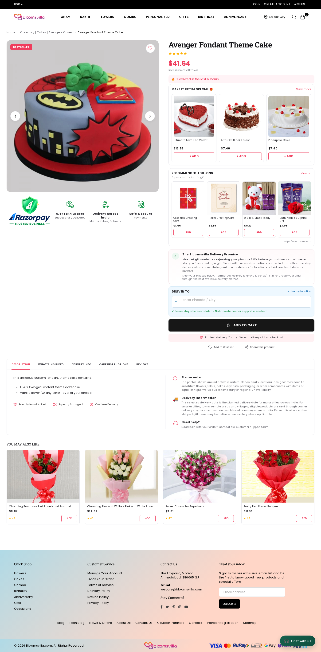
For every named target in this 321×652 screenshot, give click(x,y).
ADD (188, 232)
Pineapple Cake (279, 140)
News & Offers (100, 623)
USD (17, 4)
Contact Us (144, 623)
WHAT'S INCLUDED (50, 364)
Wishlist (300, 4)
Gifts (184, 17)
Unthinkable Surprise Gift (293, 219)
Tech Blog (77, 623)
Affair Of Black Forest (235, 140)
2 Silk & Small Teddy (257, 218)
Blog (60, 623)
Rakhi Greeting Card (222, 218)
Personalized (158, 17)
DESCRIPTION (21, 364)
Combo (130, 17)
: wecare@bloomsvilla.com (181, 587)
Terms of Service (100, 585)
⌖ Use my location (299, 291)
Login (256, 4)
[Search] (294, 16)
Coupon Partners (170, 623)
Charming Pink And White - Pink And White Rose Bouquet (121, 506)
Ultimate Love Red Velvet (190, 140)
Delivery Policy (98, 591)
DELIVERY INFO (81, 364)
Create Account (277, 4)
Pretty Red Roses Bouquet (261, 506)
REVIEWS (142, 364)
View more (303, 89)
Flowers (106, 17)
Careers (195, 623)
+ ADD (194, 156)
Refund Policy (98, 597)
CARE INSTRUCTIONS (113, 364)
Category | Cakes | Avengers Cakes (46, 32)
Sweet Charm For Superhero (184, 506)
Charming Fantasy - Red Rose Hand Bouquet (40, 506)
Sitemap (250, 623)
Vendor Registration (223, 623)
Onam (66, 17)
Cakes (19, 579)
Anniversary (235, 17)
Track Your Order (100, 579)
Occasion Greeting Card (185, 219)
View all (306, 173)
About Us (124, 623)
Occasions (22, 608)
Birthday (206, 17)
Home (11, 32)
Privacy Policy (98, 603)
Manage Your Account (104, 573)
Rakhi (85, 17)
